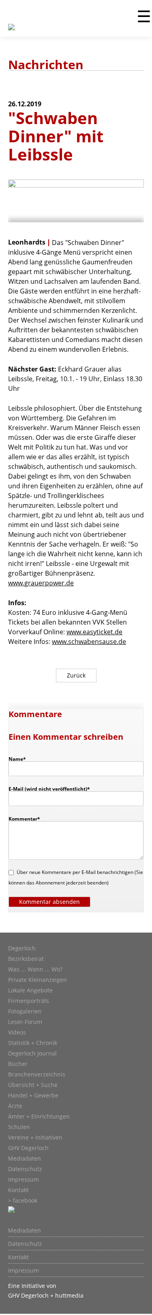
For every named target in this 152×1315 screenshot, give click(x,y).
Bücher (18, 1064)
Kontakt (18, 1190)
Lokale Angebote (30, 990)
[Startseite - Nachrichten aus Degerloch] (11, 32)
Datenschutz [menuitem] (25, 1243)
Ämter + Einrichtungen (39, 1116)
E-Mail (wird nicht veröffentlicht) (49, 788)
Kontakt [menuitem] (18, 1257)
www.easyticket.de (94, 631)
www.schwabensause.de (89, 641)
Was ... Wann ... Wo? (35, 969)
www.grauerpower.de (41, 582)
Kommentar (24, 818)
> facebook (22, 1200)
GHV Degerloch (28, 1148)
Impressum (23, 1179)
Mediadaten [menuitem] (24, 1230)
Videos (17, 1032)
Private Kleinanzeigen (37, 980)
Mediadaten (24, 1158)
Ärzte (15, 1106)
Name (21, 758)
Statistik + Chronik (32, 1043)
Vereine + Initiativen (35, 1137)
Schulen (19, 1127)
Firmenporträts (28, 1001)
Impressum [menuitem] (23, 1270)
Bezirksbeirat (26, 959)
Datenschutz (25, 1169)
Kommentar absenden (49, 902)
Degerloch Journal (32, 1053)
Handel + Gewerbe (33, 1095)
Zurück (76, 675)
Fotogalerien (25, 1011)
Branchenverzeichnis (36, 1074)
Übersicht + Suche (33, 1085)
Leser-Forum (25, 1022)
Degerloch (22, 948)
